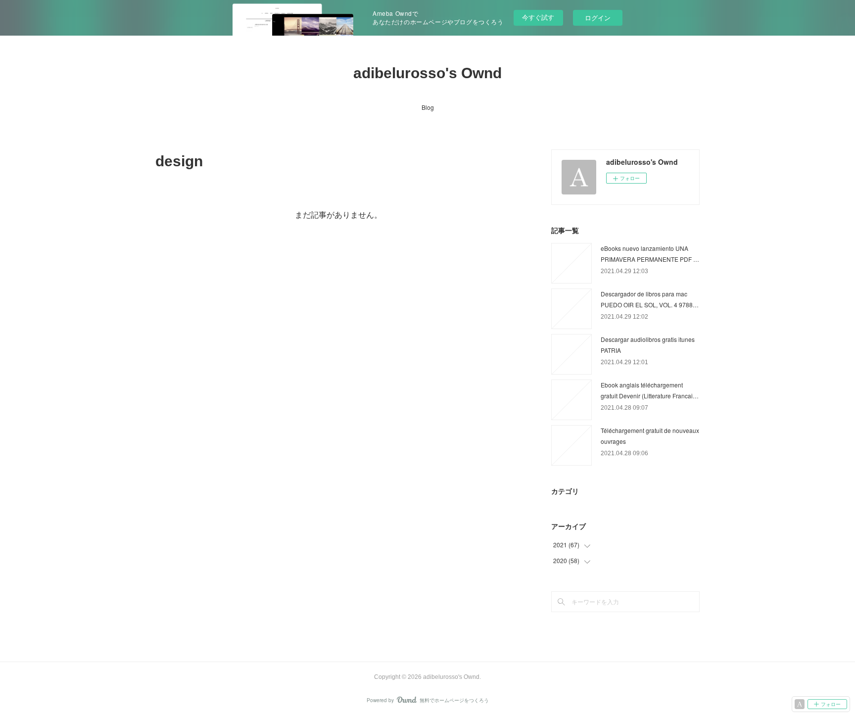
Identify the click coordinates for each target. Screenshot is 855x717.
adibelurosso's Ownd (427, 73)
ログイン (598, 17)
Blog (428, 107)
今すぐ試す (538, 17)
